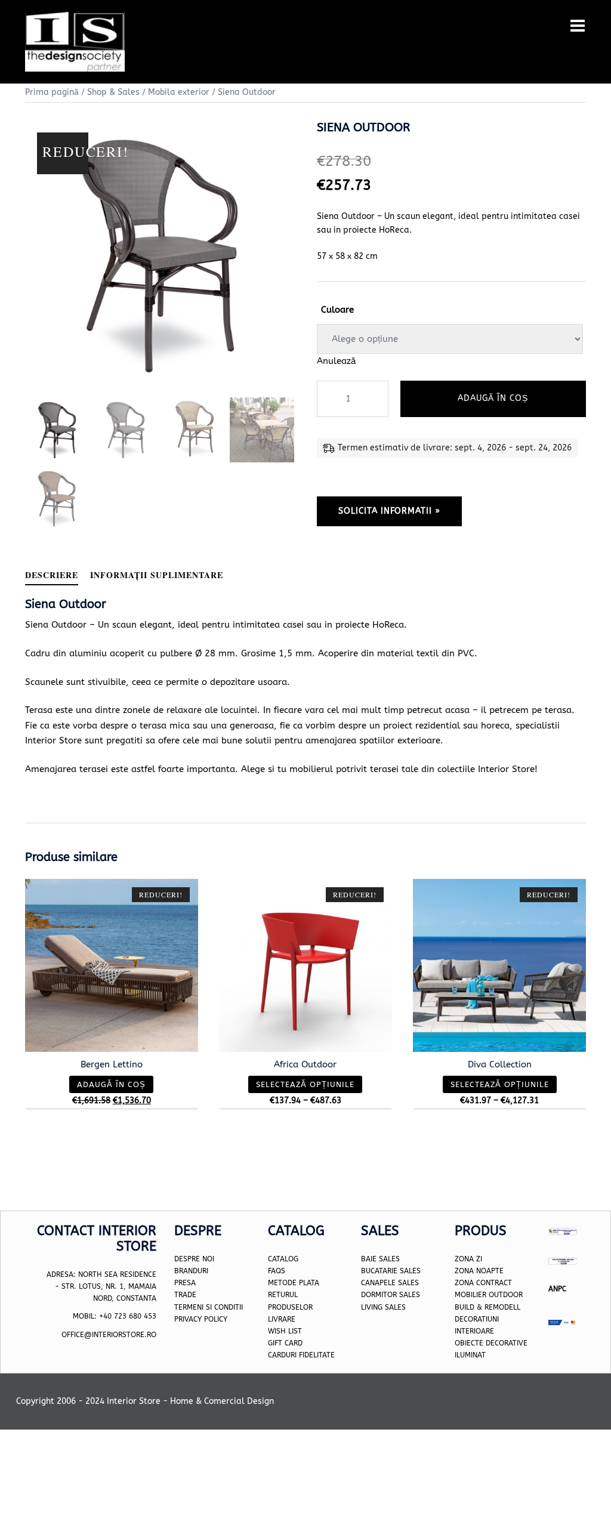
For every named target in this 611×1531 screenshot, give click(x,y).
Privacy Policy (200, 1319)
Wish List (285, 1331)
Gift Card (285, 1343)
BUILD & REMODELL (487, 1307)
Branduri (191, 1271)
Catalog (283, 1259)
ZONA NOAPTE (479, 1271)
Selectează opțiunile (305, 1084)
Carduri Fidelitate (301, 1355)
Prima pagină (52, 92)
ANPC (557, 1289)
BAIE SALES (380, 1259)
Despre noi (194, 1259)
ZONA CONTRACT (483, 1283)
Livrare (281, 1319)
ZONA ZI (468, 1259)
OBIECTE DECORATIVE (491, 1343)
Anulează (336, 361)
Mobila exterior (178, 92)
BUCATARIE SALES (391, 1271)
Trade (185, 1295)
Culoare (337, 309)
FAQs (276, 1271)
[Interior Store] (75, 41)
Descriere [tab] (51, 575)
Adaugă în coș (493, 398)
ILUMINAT (470, 1355)
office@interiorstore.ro (108, 1335)
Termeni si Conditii (208, 1307)
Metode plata (293, 1283)
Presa (185, 1283)
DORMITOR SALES (390, 1295)
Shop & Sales (113, 92)
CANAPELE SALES (390, 1283)
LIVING (371, 1307)
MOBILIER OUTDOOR (489, 1295)
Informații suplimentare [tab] (156, 575)
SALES (394, 1307)
